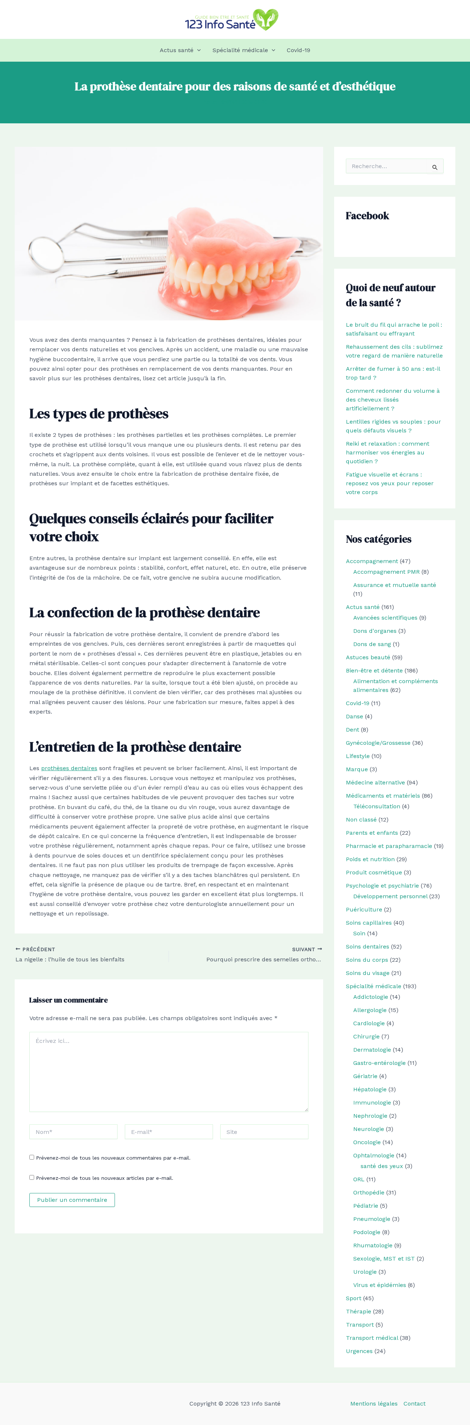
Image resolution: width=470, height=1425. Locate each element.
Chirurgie (366, 1036)
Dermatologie (372, 1049)
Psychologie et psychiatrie (382, 885)
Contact (415, 1403)
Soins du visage (368, 972)
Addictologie (370, 996)
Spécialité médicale (240, 50)
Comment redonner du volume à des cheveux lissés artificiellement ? (393, 399)
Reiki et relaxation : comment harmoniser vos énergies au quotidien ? (387, 452)
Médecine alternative (375, 782)
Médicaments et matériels (383, 795)
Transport (360, 1324)
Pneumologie (371, 1218)
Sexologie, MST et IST (384, 1258)
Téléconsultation (376, 806)
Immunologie (372, 1102)
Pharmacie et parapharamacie (389, 845)
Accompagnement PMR (386, 571)
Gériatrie (365, 1076)
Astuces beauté (368, 657)
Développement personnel (390, 896)
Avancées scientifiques (385, 617)
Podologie (366, 1232)
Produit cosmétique (374, 872)
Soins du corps (367, 959)
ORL (359, 1179)
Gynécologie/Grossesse (378, 742)
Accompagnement (372, 561)
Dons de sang (372, 644)
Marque (357, 769)
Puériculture (364, 909)
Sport (353, 1298)
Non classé (361, 819)
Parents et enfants (372, 832)
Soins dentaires (367, 946)
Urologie (365, 1271)
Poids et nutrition (370, 859)
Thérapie (358, 1311)
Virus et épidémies (379, 1284)
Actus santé (177, 50)
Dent (352, 729)
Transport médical (372, 1337)
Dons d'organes (375, 630)
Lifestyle (358, 756)
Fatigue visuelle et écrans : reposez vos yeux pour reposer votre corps (390, 483)
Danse (354, 716)
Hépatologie (370, 1089)
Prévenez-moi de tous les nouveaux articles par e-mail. (104, 1178)
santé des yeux (382, 1166)
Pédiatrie (365, 1205)
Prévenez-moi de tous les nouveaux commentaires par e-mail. (113, 1158)
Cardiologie (369, 1023)
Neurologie (368, 1128)
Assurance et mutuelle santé (394, 584)
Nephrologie (370, 1115)
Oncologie (367, 1142)
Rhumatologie (373, 1245)
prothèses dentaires (69, 768)
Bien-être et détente (374, 670)
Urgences (359, 1351)
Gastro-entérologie (379, 1062)
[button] (197, 50)
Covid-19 (298, 50)
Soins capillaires (369, 922)
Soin (359, 933)
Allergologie (370, 1010)
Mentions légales (374, 1403)
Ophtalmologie (373, 1155)
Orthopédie (368, 1192)
